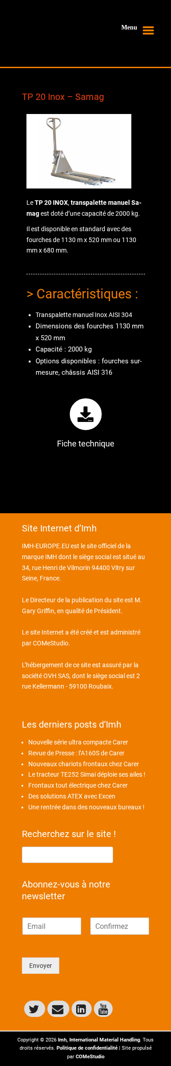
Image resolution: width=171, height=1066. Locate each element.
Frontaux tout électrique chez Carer (78, 785)
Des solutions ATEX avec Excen (71, 796)
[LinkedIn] (82, 1009)
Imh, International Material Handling (99, 1040)
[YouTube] (103, 1009)
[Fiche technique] (85, 414)
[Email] (58, 1009)
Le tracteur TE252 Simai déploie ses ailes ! (86, 774)
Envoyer (40, 965)
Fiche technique (85, 443)
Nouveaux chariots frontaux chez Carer (83, 764)
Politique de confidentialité (87, 1048)
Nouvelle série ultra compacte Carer (78, 742)
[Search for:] (67, 854)
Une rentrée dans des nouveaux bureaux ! (86, 807)
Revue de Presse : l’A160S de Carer (76, 753)
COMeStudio (50, 643)
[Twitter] (34, 1009)
